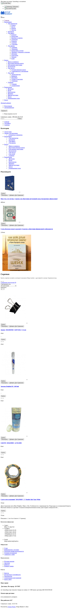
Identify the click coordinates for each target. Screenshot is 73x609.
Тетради (13, 57)
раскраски (11, 31)
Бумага (13, 25)
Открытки (14, 39)
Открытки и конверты (15, 135)
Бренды (6, 573)
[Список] (3, 281)
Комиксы (14, 76)
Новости (7, 564)
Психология (11, 66)
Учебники (14, 81)
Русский (13, 8)
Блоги (6, 100)
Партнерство (8, 576)
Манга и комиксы (13, 62)
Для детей (11, 73)
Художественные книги (18, 69)
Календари (14, 36)
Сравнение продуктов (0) (8, 282)
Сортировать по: (6, 284)
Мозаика (10, 93)
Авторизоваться (9, 107)
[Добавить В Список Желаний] (1, 341)
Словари (14, 84)
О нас (6, 548)
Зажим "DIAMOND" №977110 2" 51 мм (13, 330)
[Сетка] (1, 281)
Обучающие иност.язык (15, 65)
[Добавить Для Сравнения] (3, 341)
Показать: (4, 287)
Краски (13, 28)
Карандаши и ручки (17, 50)
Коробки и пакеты (17, 38)
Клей (13, 58)
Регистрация (8, 106)
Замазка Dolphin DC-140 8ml (10, 386)
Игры (9, 90)
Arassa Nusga (11, 606)
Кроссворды (11, 92)
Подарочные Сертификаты (12, 574)
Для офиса (11, 33)
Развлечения (8, 87)
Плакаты (14, 41)
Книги (6, 60)
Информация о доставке (11, 549)
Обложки (14, 54)
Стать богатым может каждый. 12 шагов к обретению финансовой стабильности (27, 229)
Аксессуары (8, 131)
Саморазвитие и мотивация (19, 71)
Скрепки (14, 42)
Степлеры (14, 44)
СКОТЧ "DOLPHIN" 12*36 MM (11, 443)
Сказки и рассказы (17, 79)
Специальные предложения (12, 578)
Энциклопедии (16, 74)
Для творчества (12, 23)
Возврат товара (9, 566)
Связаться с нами (9, 554)
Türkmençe (15, 6)
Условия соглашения (10, 553)
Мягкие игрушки (13, 95)
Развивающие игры (14, 98)
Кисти (13, 26)
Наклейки (14, 77)
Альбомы (14, 47)
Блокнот (13, 34)
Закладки (7, 563)
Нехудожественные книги (16, 63)
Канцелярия (8, 22)
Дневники (14, 49)
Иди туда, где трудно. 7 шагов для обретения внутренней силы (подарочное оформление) (29, 199)
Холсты (13, 30)
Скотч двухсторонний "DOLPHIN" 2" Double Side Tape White (20, 499)
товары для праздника (11, 133)
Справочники (15, 85)
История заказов (9, 561)
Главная (6, 20)
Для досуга (11, 68)
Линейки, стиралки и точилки (20, 52)
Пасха (9, 97)
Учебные (10, 82)
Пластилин (14, 55)
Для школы (11, 46)
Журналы (11, 89)
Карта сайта (7, 579)
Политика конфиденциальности (14, 551)
